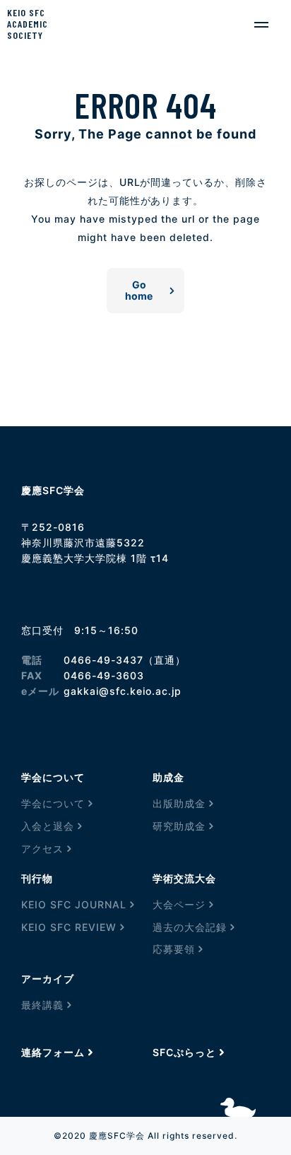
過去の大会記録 (190, 927)
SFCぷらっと (184, 1052)
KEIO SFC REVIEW (69, 927)
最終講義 (42, 1005)
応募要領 (174, 949)
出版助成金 (179, 803)
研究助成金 (179, 826)
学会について (53, 803)
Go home (139, 290)
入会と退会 (47, 826)
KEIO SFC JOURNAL (73, 904)
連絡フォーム (53, 1052)
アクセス (42, 849)
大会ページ (179, 904)
